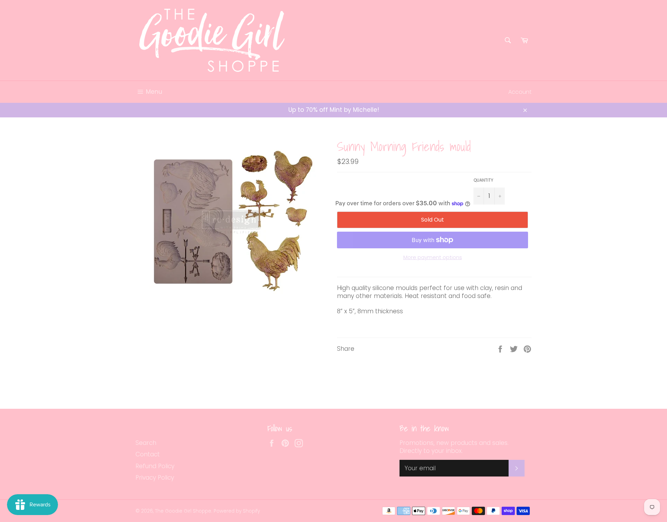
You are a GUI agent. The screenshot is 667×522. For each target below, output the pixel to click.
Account (520, 92)
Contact (147, 454)
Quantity (483, 180)
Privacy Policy (154, 477)
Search (145, 443)
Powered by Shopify (237, 511)
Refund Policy (154, 466)
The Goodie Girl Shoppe (183, 511)
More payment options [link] (432, 257)
